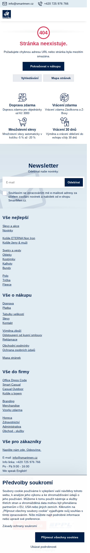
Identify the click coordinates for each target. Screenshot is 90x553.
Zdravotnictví (11, 422)
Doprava (8, 303)
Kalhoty (7, 263)
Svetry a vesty (12, 250)
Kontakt (8, 323)
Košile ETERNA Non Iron (19, 238)
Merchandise (11, 405)
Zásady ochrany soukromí (20, 526)
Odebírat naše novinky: (43, 171)
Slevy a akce (11, 226)
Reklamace (10, 339)
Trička (6, 280)
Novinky (8, 230)
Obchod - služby (13, 431)
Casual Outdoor (13, 389)
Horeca (7, 417)
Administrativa (12, 426)
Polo (5, 275)
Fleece (7, 284)
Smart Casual (12, 384)
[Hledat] (61, 14)
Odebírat (74, 182)
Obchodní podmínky (16, 345)
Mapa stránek (61, 78)
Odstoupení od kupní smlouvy (22, 335)
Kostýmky (9, 259)
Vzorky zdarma (12, 410)
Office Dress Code (15, 380)
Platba (7, 307)
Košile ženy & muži (15, 242)
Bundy (7, 268)
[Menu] (82, 14)
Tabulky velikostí (13, 314)
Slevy (6, 318)
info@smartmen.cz (25, 457)
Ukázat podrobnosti (43, 546)
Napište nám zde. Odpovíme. (22, 449)
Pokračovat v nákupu (45, 66)
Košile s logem (12, 393)
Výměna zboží (12, 330)
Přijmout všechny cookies (59, 537)
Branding (8, 401)
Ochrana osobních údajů (19, 350)
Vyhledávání (29, 78)
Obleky (7, 254)
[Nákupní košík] (72, 14)
